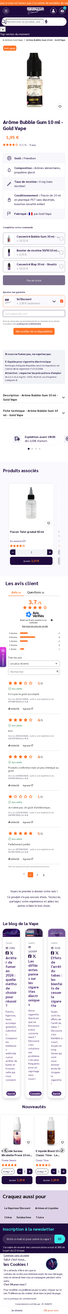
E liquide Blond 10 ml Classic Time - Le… (49, 1153)
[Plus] (50, 552)
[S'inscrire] (59, 1239)
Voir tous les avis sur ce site (35, 626)
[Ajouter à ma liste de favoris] (60, 106)
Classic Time (42, 1160)
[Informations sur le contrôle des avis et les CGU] (51, 620)
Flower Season (9, 1160)
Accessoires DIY (18, 541)
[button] (62, 11)
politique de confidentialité (29, 324)
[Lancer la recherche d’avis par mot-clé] (57, 672)
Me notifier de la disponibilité (34, 331)
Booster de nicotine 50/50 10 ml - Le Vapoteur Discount (38, 250)
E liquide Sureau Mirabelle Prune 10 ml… (17, 1153)
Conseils (35, 1093)
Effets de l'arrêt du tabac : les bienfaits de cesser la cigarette (56, 981)
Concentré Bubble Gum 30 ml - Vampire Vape (38, 236)
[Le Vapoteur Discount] (31, 10)
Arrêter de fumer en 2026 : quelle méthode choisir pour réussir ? (11, 981)
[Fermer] (3, 29)
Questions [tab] (35, 592)
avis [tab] (16, 592)
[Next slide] (62, 1150)
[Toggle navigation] (3, 11)
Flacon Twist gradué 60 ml (27, 531)
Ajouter (31, 560)
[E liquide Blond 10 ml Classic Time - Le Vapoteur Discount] (51, 1131)
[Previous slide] (6, 1150)
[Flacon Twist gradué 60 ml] (31, 506)
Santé (11, 1093)
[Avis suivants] (44, 874)
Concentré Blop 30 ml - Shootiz (37, 264)
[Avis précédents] (24, 874)
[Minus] (12, 552)
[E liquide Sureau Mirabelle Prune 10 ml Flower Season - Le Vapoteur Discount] (17, 1131)
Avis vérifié (17, 688)
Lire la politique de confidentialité (20, 1298)
